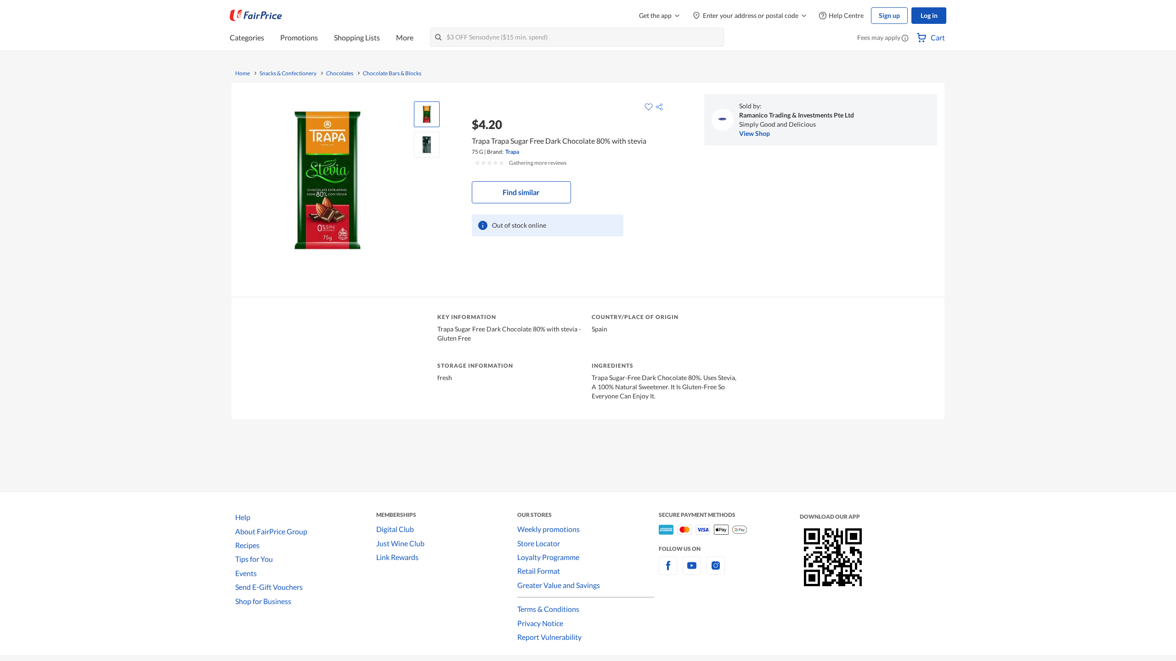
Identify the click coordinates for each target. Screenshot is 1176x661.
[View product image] (426, 114)
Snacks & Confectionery (288, 73)
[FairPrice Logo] (256, 15)
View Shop (754, 133)
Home (242, 73)
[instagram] (716, 570)
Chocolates (339, 73)
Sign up (889, 15)
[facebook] (668, 570)
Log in (929, 15)
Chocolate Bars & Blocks (392, 73)
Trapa (512, 151)
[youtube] (692, 570)
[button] (905, 38)
